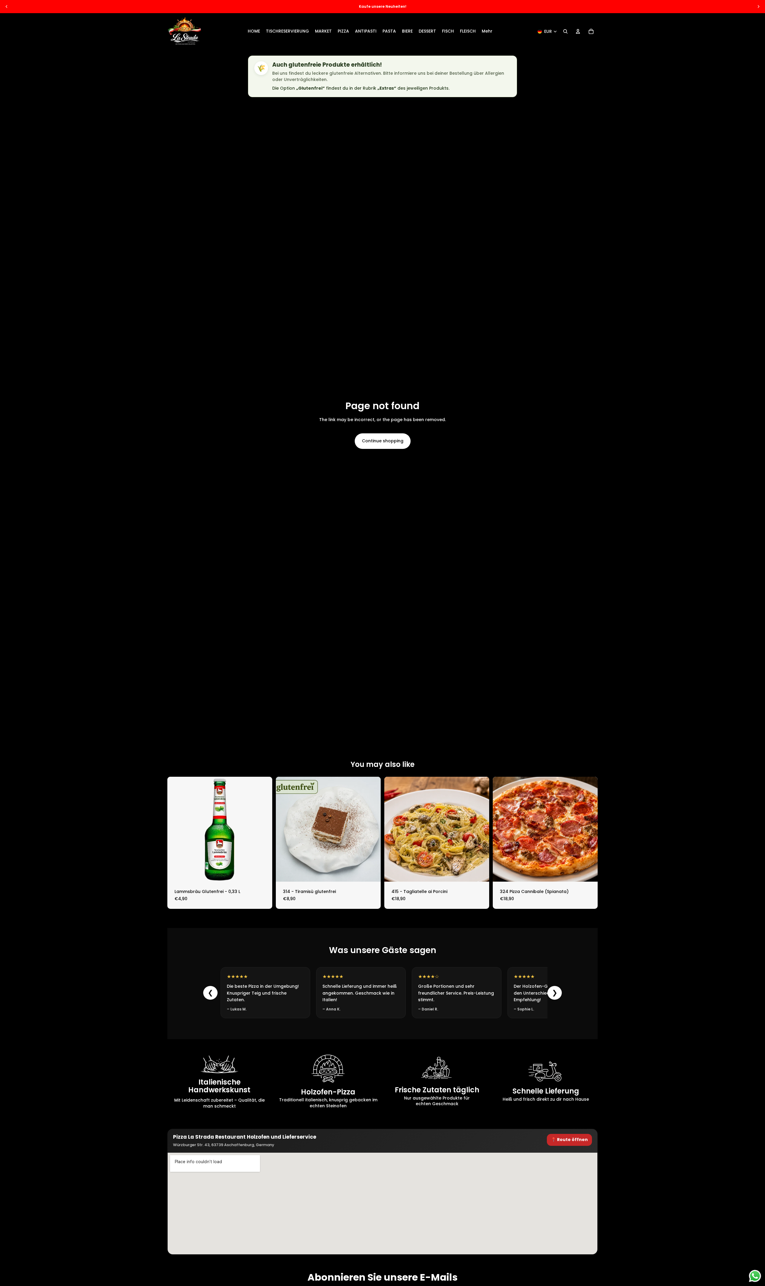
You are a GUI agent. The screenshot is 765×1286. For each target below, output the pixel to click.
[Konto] (578, 31)
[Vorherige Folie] (6, 6)
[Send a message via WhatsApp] (755, 1276)
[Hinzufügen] (263, 872)
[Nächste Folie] (758, 6)
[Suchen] (565, 31)
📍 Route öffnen (569, 1140)
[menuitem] (487, 31)
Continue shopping (382, 441)
